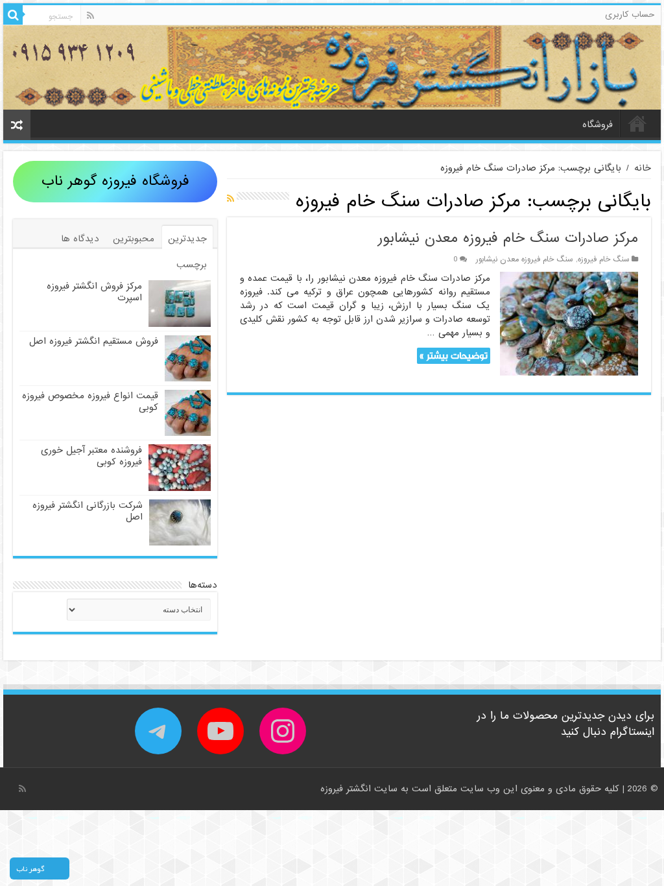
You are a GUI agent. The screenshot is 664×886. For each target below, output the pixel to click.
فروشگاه (597, 124)
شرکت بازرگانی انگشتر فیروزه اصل (87, 511)
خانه (637, 123)
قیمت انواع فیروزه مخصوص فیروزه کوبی (90, 401)
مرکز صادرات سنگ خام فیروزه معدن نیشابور (508, 238)
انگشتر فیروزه (347, 789)
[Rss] (90, 15)
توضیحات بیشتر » (454, 356)
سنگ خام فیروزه (604, 259)
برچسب (191, 264)
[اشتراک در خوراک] (230, 199)
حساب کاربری (629, 14)
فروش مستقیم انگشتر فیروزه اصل (93, 341)
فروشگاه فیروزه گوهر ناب (115, 181)
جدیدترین (187, 239)
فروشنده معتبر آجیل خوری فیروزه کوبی (91, 456)
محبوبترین (133, 239)
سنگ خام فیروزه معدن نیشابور (524, 259)
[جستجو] (13, 15)
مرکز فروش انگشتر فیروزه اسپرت (94, 292)
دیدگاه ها (80, 239)
